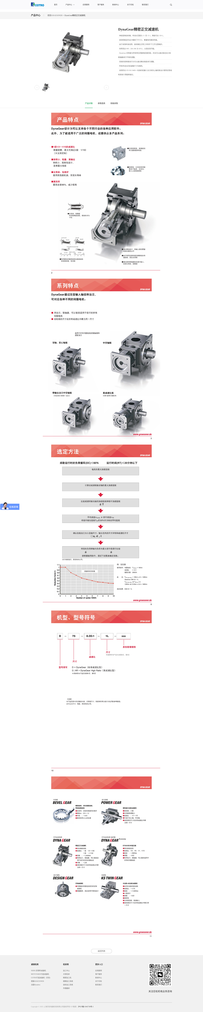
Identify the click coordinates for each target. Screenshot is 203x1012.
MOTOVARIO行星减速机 (40, 974)
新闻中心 (115, 5)
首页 (55, 5)
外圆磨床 (66, 988)
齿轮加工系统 (68, 985)
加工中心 (66, 970)
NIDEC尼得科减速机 (38, 970)
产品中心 (69, 5)
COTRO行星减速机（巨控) (40, 978)
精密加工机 (67, 978)
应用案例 (86, 5)
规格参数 (114, 103)
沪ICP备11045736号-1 (86, 1007)
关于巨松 (130, 5)
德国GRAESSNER (54, 15)
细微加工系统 (68, 981)
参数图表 (101, 103)
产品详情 (89, 103)
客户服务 (101, 5)
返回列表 (101, 951)
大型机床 (66, 974)
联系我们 (145, 5)
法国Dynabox (35, 985)
